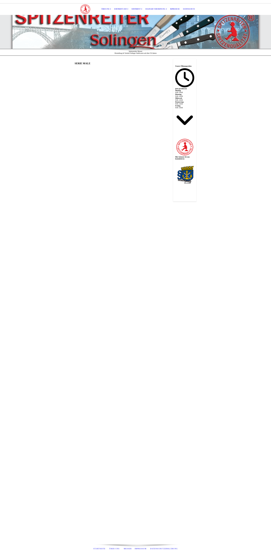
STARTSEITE (99, 549)
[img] (85, 9)
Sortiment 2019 (120, 9)
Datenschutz (189, 9)
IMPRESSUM (174, 9)
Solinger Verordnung (155, 9)
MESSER (127, 549)
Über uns (105, 9)
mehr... (77, 540)
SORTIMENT (136, 9)
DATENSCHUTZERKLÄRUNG (164, 549)
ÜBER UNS (114, 549)
